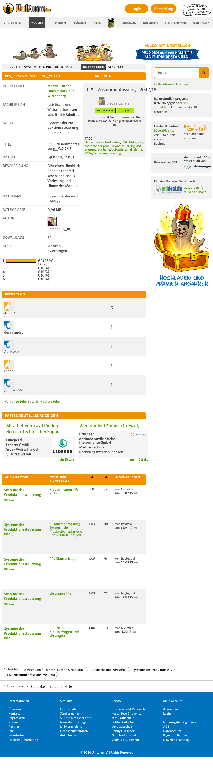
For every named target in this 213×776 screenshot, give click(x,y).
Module (37, 23)
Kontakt (14, 713)
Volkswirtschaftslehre (126, 149)
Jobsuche (150, 23)
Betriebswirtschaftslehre (102, 142)
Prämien (79, 23)
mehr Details (66, 459)
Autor (8, 218)
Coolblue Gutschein (125, 740)
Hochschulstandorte (74, 731)
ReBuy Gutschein (124, 731)
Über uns (15, 709)
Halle (132, 142)
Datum (9, 157)
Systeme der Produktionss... (152, 670)
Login (136, 9)
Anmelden (170, 709)
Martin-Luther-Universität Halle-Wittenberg (62, 91)
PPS (140, 142)
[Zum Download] (135, 493)
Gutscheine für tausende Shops (195, 190)
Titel (7, 144)
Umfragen (201, 23)
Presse (13, 722)
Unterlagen (93, 67)
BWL (124, 142)
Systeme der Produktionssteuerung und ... (22, 494)
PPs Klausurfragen (63, 559)
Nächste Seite (50, 402)
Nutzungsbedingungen (179, 722)
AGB (166, 727)
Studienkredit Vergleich (128, 709)
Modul (9, 123)
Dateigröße (14, 210)
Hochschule (14, 86)
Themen (59, 23)
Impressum (17, 718)
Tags (88, 138)
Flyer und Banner (175, 735)
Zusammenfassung (107, 153)
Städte (54, 687)
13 (37, 402)
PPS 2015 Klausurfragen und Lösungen (64, 631)
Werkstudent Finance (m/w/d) (110, 425)
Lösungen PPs (60, 593)
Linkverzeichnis (71, 727)
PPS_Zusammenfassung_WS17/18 (30, 675)
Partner (14, 727)
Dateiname (12, 196)
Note (7, 246)
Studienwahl (176, 23)
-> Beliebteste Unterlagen (172, 84)
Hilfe (97, 23)
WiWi (88, 153)
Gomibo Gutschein (125, 735)
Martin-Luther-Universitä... (65, 670)
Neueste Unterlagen (74, 722)
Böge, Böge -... (164, 130)
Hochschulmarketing (23, 740)
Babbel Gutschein (124, 722)
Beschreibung (15, 166)
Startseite (12, 23)
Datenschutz (172, 731)
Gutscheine (68, 735)
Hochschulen (31, 670)
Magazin (129, 23)
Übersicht (12, 67)
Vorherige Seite (16, 402)
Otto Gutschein (122, 727)
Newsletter (16, 735)
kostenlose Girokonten (127, 713)
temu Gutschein (123, 718)
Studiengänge (70, 713)
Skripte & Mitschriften (75, 718)
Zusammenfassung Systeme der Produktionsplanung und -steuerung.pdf (65, 529)
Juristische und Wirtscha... (108, 670)
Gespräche (117, 67)
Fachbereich (14, 104)
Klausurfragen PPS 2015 (64, 491)
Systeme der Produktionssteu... (52, 67)
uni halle (104, 149)
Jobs (12, 731)
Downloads (13, 237)
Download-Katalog (176, 740)
